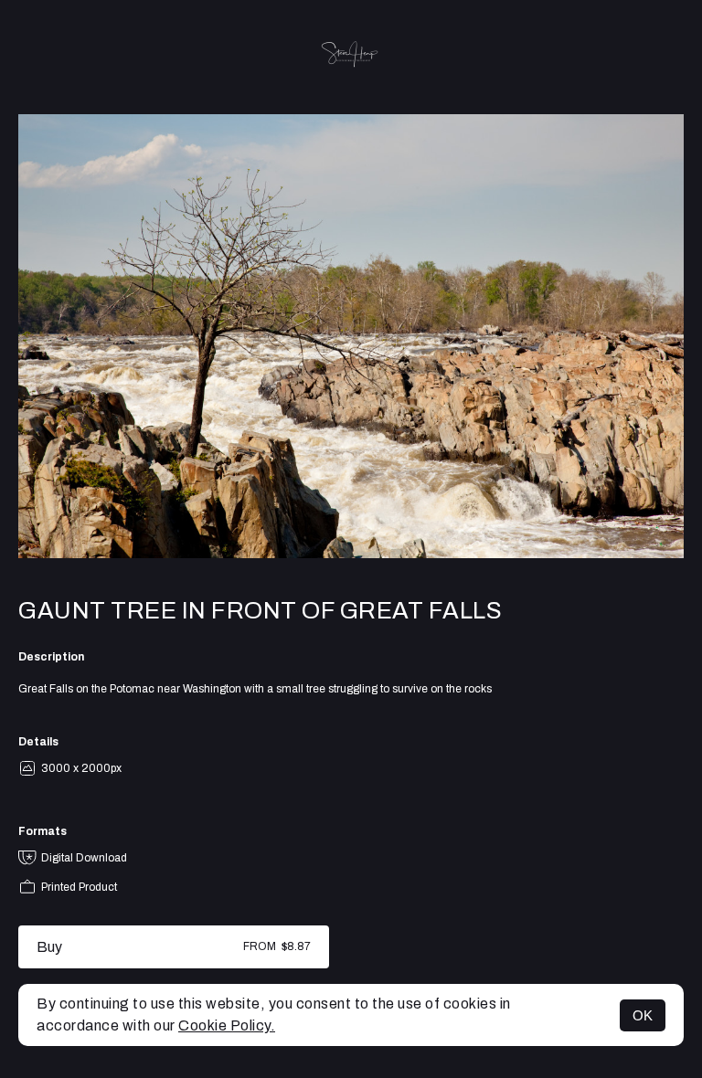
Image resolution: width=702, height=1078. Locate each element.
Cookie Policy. (226, 1025)
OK (643, 1015)
